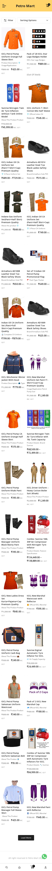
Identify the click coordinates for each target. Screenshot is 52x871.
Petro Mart (25, 5)
